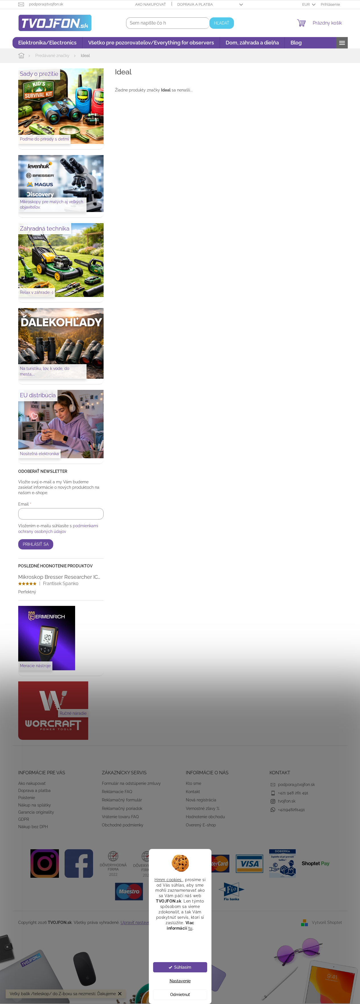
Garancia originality (36, 812)
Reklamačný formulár (122, 800)
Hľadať (221, 23)
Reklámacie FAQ (117, 791)
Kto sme (193, 783)
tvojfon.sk (286, 801)
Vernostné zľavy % (202, 808)
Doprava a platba (195, 4)
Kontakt (193, 791)
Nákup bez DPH (33, 826)
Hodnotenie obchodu (205, 816)
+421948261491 (291, 809)
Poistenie (26, 797)
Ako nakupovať (150, 4)
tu (190, 928)
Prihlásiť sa (36, 544)
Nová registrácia (201, 800)
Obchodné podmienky (122, 825)
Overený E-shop (201, 825)
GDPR (23, 819)
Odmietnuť (180, 994)
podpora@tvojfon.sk (296, 784)
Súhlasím (182, 967)
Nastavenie (180, 981)
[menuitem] (47, 42)
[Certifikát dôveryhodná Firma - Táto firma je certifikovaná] (113, 863)
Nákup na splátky (34, 805)
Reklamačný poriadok (122, 808)
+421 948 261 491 (293, 793)
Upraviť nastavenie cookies (145, 922)
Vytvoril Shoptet (327, 922)
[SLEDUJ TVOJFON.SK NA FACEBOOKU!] (79, 863)
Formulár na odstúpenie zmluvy (131, 783)
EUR (306, 4)
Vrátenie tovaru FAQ (120, 816)
